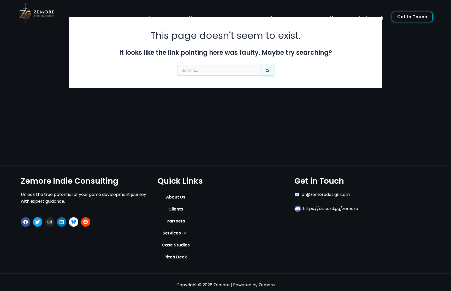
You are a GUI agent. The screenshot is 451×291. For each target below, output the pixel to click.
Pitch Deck (369, 18)
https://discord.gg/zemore (330, 209)
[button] (176, 233)
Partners (232, 18)
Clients (194, 18)
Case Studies (322, 18)
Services (270, 18)
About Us (157, 18)
